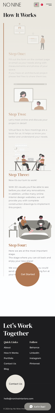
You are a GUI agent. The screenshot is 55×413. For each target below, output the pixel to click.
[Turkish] (42, 4)
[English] (36, 4)
